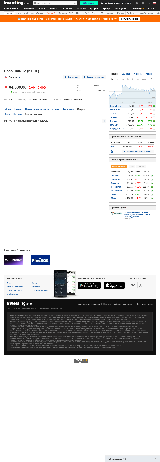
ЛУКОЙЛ (114, 194)
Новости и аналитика (37, 109)
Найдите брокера (16, 250)
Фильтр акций (22, 13)
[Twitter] (141, 285)
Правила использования (88, 304)
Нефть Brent (115, 106)
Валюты (126, 74)
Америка (110, 13)
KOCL (113, 147)
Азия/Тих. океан (146, 13)
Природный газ (117, 129)
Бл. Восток (131, 13)
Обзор (8, 109)
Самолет (115, 183)
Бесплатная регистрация (119, 3)
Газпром (115, 176)
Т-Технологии (117, 187)
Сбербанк (115, 179)
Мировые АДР (82, 13)
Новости (54, 9)
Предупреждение (144, 304)
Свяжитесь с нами (40, 290)
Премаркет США (65, 13)
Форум (7, 114)
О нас (34, 283)
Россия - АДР (97, 13)
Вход (103, 3)
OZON (113, 198)
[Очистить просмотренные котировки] (112, 151)
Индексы (138, 74)
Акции (9, 13)
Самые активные (119, 166)
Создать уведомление (95, 77)
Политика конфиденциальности (118, 304)
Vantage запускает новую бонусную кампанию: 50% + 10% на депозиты (137, 214)
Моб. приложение (15, 287)
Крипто (42, 9)
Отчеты (56, 109)
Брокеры (107, 9)
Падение (141, 166)
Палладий (114, 125)
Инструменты (121, 9)
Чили (96, 88)
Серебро (114, 117)
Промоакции (118, 207)
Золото (113, 114)
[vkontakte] (133, 285)
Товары (114, 74)
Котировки (10, 8)
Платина (114, 121)
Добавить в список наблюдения (139, 151)
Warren (50, 13)
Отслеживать (73, 77)
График (18, 109)
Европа (120, 13)
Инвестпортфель (14, 290)
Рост (132, 166)
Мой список (29, 9)
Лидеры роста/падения (123, 159)
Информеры (12, 294)
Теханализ (81, 9)
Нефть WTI (115, 110)
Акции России (37, 13)
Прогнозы (17, 114)
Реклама (36, 287)
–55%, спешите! (89, 3)
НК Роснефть (117, 191)
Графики (94, 9)
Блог (9, 283)
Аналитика (67, 9)
